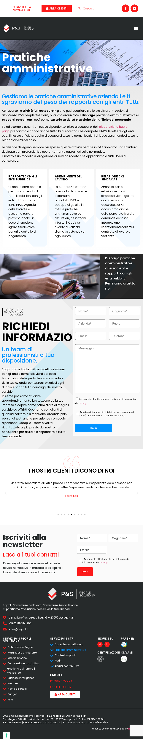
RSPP (11, 699)
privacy (83, 403)
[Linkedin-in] (107, 644)
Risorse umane (17, 658)
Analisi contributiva (67, 666)
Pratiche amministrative (70, 650)
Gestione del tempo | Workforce (21, 671)
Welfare (13, 683)
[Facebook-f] (125, 8)
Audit (58, 660)
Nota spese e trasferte (22, 652)
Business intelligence (21, 678)
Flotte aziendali (17, 689)
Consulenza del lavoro (69, 644)
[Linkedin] (134, 8)
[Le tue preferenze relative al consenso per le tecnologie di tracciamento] (6, 735)
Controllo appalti (65, 655)
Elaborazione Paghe (20, 647)
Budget (12, 694)
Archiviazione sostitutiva (23, 663)
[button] (136, 28)
